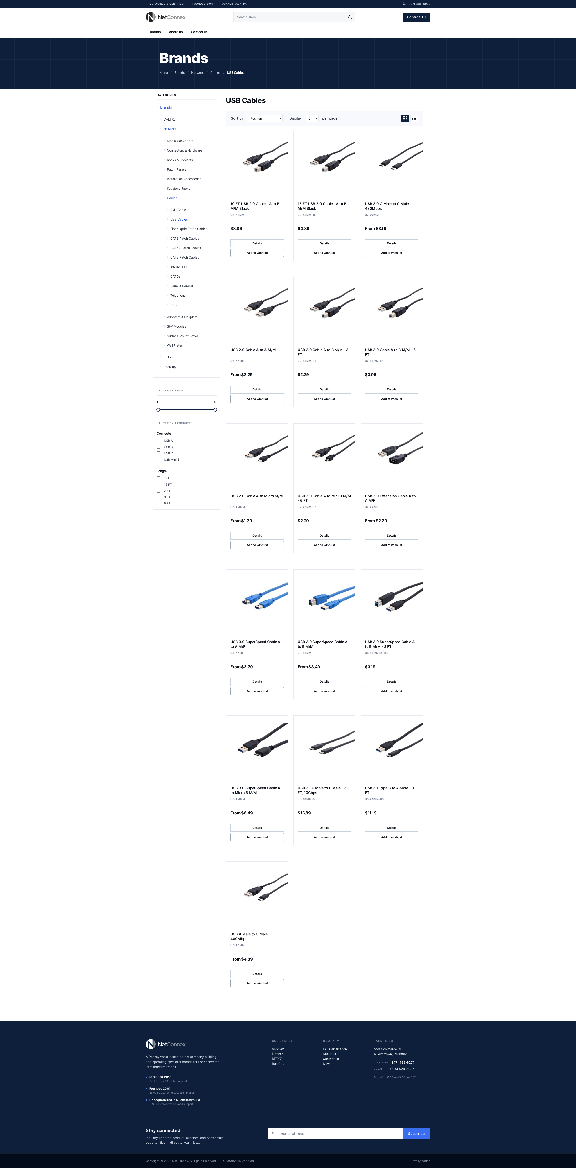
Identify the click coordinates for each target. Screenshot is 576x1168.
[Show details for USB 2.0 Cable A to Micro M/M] (257, 454)
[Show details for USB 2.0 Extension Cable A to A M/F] (392, 454)
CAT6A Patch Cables (185, 248)
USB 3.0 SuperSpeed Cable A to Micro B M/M (255, 790)
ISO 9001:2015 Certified (237, 1161)
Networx (170, 129)
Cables (172, 198)
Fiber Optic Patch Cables (188, 229)
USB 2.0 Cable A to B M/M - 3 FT (323, 352)
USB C (168, 453)
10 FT (168, 478)
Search (350, 17)
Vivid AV (170, 119)
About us (176, 32)
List (414, 118)
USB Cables (179, 219)
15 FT (168, 484)
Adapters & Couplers (182, 317)
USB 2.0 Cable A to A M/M (253, 350)
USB (173, 305)
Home (163, 72)
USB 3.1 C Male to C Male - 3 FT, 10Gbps (322, 790)
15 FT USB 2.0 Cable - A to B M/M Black (322, 206)
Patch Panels (176, 169)
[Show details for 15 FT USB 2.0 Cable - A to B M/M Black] (324, 162)
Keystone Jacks (178, 188)
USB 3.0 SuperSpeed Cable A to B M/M (323, 644)
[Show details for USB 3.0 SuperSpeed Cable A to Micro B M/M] (257, 746)
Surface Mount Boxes (182, 336)
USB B (168, 447)
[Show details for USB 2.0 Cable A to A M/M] (257, 308)
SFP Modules (176, 326)
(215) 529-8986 (402, 1069)
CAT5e (175, 276)
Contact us (199, 32)
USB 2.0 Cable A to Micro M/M (256, 496)
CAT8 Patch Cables (184, 257)
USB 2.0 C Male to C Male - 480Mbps (388, 206)
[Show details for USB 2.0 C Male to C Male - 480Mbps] (392, 162)
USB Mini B (171, 459)
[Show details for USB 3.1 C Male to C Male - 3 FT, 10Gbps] (324, 746)
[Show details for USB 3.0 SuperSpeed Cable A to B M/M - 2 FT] (392, 600)
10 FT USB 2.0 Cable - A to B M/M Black (254, 206)
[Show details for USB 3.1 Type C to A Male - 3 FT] (392, 746)
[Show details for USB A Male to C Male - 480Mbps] (257, 892)
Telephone (178, 295)
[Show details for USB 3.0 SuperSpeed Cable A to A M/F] (257, 600)
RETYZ (168, 357)
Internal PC (178, 267)
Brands (155, 32)
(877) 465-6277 (402, 1062)
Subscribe (416, 1133)
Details (257, 243)
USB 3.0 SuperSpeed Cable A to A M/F (255, 644)
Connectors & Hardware (184, 150)
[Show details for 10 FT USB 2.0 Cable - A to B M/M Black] (257, 162)
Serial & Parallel (181, 286)
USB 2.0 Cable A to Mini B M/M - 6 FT (324, 498)
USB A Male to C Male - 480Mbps (250, 936)
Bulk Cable (178, 210)
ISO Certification (335, 1049)
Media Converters (180, 141)
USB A (168, 440)
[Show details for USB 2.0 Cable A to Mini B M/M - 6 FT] (324, 454)
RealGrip (170, 367)
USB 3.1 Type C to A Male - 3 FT (389, 790)
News (327, 1063)
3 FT (167, 497)
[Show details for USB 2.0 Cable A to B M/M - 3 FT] (324, 308)
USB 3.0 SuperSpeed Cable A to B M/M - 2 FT (390, 644)
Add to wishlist (257, 252)
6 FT (167, 503)
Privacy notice (420, 1161)
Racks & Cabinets (180, 160)
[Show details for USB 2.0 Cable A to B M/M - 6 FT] (392, 308)
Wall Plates (175, 345)
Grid (405, 118)
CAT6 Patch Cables (184, 238)
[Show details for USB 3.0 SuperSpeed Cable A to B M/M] (324, 600)
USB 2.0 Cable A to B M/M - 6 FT (390, 352)
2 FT (167, 491)
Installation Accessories (184, 179)
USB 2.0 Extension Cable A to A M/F (390, 498)
